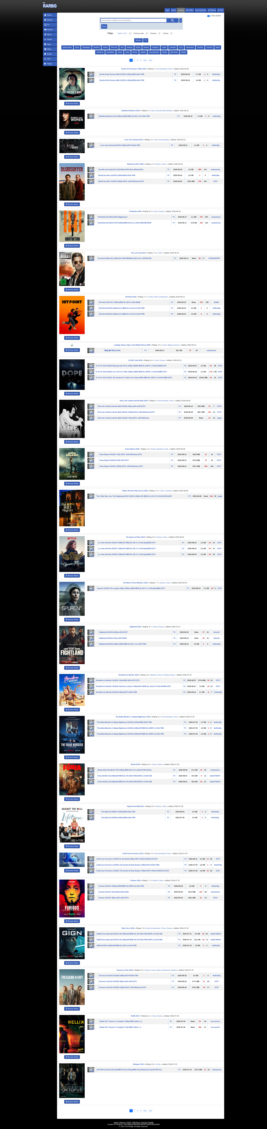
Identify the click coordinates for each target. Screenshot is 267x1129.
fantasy (129, 47)
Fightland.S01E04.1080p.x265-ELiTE (113, 632)
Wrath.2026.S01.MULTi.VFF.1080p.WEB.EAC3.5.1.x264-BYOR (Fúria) (124, 770)
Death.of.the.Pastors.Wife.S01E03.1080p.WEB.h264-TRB (122, 74)
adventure (190, 47)
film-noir (114, 47)
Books (49, 54)
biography (86, 47)
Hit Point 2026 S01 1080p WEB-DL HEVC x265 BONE (119, 302)
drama (143, 52)
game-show (67, 47)
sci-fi (181, 47)
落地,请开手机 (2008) (112, 350)
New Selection (200, 10)
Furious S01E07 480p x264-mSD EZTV (114, 898)
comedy (173, 47)
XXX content (216, 16)
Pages (49, 64)
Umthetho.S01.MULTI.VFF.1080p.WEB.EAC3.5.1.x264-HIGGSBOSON (124, 223)
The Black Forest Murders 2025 (135, 583)
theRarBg (216, 74)
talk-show (174, 52)
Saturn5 (216, 632)
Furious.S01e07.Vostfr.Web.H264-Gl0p (114, 892)
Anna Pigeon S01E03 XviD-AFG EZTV (114, 460)
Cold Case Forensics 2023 (133, 854)
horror (135, 52)
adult (218, 47)
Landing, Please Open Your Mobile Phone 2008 (132, 345)
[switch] (209, 16)
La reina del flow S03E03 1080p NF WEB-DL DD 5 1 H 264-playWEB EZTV (127, 543)
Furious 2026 (135, 881)
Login (167, 10)
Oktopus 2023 (138, 1064)
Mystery (170, 345)
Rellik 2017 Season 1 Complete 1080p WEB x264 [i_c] (121, 1021)
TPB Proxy (136, 1123)
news (164, 47)
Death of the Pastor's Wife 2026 (133, 69)
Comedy (168, 491)
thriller (164, 52)
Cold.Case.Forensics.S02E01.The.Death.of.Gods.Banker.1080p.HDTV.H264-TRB (127, 865)
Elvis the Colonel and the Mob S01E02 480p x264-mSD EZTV (121, 406)
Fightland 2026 (135, 627)
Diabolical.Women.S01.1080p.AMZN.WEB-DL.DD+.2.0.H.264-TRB (124, 116)
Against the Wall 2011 (135, 806)
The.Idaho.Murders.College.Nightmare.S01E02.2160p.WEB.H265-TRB (124, 722)
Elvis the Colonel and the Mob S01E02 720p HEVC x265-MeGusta (123, 418)
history (146, 47)
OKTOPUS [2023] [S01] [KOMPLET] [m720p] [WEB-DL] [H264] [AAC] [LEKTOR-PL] (129, 1070)
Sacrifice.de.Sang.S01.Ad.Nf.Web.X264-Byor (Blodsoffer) (120, 170)
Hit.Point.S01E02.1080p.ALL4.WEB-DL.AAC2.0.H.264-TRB (122, 314)
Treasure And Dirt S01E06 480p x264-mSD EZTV (118, 981)
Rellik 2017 (135, 1016)
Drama (158, 164)
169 (150, 60)
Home (173, 10)
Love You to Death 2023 (133, 140)
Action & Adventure (161, 297)
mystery (200, 47)
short (127, 52)
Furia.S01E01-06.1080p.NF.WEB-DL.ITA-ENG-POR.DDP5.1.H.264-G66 (125, 782)
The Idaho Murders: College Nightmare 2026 (133, 717)
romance (100, 52)
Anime (49, 39)
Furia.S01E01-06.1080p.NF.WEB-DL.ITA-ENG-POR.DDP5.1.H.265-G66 (125, 776)
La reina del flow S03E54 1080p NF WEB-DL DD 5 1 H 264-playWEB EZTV (127, 554)
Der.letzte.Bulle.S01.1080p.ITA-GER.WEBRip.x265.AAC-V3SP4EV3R (124, 258)
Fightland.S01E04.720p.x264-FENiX (113, 638)
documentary (154, 52)
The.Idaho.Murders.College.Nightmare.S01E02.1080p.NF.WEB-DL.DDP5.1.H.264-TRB (130, 728)
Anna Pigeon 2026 (132, 449)
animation (110, 52)
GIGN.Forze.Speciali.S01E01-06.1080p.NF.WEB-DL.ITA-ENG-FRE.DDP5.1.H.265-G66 (129, 934)
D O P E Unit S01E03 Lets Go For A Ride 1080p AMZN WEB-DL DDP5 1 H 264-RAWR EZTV (131, 372)
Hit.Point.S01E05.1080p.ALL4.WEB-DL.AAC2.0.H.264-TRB (122, 308)
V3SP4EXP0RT (214, 258)
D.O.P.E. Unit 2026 (135, 360)
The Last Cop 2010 (138, 253)
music (138, 47)
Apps (49, 44)
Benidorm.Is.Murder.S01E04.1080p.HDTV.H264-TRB (116, 692)
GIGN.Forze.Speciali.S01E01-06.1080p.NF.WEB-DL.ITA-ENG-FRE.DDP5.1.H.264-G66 (129, 940)
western (97, 47)
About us (122, 1123)
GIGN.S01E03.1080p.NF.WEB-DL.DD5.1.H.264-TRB (117, 946)
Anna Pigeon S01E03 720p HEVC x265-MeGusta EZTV (120, 454)
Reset (104, 26)
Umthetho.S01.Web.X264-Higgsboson (112, 217)
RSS (129, 1123)
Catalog (181, 10)
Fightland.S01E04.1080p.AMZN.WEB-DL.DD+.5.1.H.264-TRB (122, 644)
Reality (169, 111)
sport (77, 47)
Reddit (150, 1123)
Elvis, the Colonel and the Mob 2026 (134, 401)
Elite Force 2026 (128, 928)
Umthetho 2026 (135, 211)
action (105, 47)
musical (209, 47)
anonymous (215, 170)
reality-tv (155, 47)
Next (145, 60)
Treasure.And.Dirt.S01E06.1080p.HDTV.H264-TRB (118, 976)
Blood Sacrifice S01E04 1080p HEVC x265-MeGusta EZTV (121, 181)
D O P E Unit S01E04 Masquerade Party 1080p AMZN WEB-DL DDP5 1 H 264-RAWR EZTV (131, 366)
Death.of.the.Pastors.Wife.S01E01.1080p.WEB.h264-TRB (122, 80)
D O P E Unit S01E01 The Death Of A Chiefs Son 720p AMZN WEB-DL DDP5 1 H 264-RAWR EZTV (134, 378)
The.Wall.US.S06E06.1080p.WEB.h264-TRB (118, 818)
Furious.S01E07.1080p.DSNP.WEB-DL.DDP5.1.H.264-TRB (121, 886)
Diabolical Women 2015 (130, 111)
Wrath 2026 (135, 764)
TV (48, 25)
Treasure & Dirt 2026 (124, 970)
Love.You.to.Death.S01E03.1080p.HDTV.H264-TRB (120, 145)
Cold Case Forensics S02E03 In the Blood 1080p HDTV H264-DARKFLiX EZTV (127, 859)
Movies (50, 20)
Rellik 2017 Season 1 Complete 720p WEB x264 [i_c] (120, 1027)
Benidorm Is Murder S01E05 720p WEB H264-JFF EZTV (118, 680)
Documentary (162, 69)
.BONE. (216, 302)
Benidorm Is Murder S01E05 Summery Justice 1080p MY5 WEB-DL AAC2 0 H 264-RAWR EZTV (133, 686)
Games (50, 30)
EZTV (215, 181)
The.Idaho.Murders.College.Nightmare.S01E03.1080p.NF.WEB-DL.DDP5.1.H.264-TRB (130, 734)
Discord (144, 1123)
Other (49, 49)
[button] (125, 33)
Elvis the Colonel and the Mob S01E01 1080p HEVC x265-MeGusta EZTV (126, 412)
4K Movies (212, 10)
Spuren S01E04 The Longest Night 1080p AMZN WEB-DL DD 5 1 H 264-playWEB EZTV (131, 588)
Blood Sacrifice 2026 (135, 164)
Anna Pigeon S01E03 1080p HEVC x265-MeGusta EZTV (121, 466)
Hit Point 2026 (130, 297)
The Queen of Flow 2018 (135, 537)
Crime (169, 69)
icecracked (215, 1021)
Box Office (190, 10)
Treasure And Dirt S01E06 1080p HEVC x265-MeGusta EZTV (122, 987)
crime (120, 52)
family (183, 52)
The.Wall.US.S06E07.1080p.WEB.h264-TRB (118, 812)
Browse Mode (72, 104)
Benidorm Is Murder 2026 (129, 675)
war (122, 47)
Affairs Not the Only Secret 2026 (135, 491)
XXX (48, 59)
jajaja (219, 418)
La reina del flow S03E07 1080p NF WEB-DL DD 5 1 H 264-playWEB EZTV (127, 549)
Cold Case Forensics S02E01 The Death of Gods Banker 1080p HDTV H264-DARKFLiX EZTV (132, 871)
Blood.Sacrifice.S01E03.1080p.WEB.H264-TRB (116, 175)
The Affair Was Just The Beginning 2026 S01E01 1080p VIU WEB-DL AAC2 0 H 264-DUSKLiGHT (134, 496)
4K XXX (220, 10)
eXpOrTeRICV (215, 776)
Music (49, 34)
